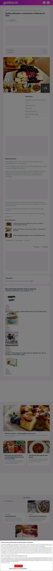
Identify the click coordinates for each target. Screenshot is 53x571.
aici (41, 550)
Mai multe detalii (42, 546)
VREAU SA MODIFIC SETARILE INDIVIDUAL (18, 568)
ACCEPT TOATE (18, 566)
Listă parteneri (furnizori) (5, 562)
